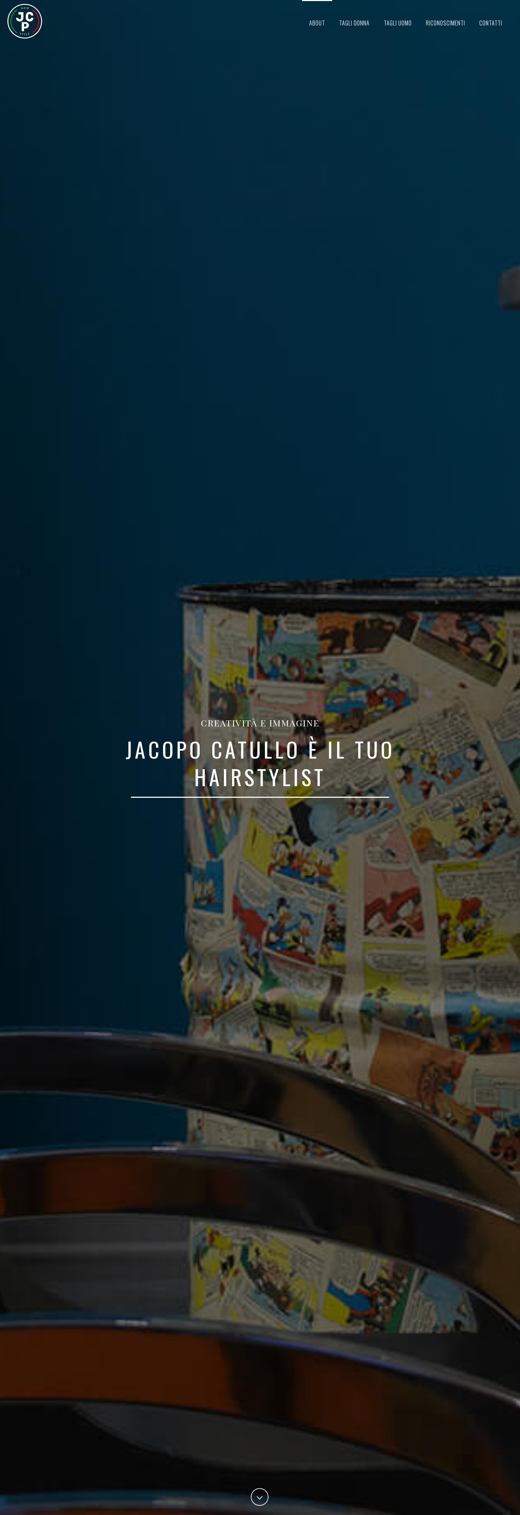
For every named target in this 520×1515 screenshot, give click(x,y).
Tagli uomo (398, 23)
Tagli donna (354, 23)
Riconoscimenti (445, 23)
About (317, 23)
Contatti (490, 23)
